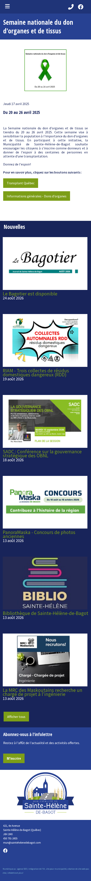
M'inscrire (14, 758)
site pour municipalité (56, 868)
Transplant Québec (20, 183)
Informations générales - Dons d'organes (36, 196)
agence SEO (22, 868)
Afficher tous (16, 716)
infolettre (11, 872)
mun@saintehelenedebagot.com (22, 842)
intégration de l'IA (36, 868)
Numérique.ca (9, 868)
